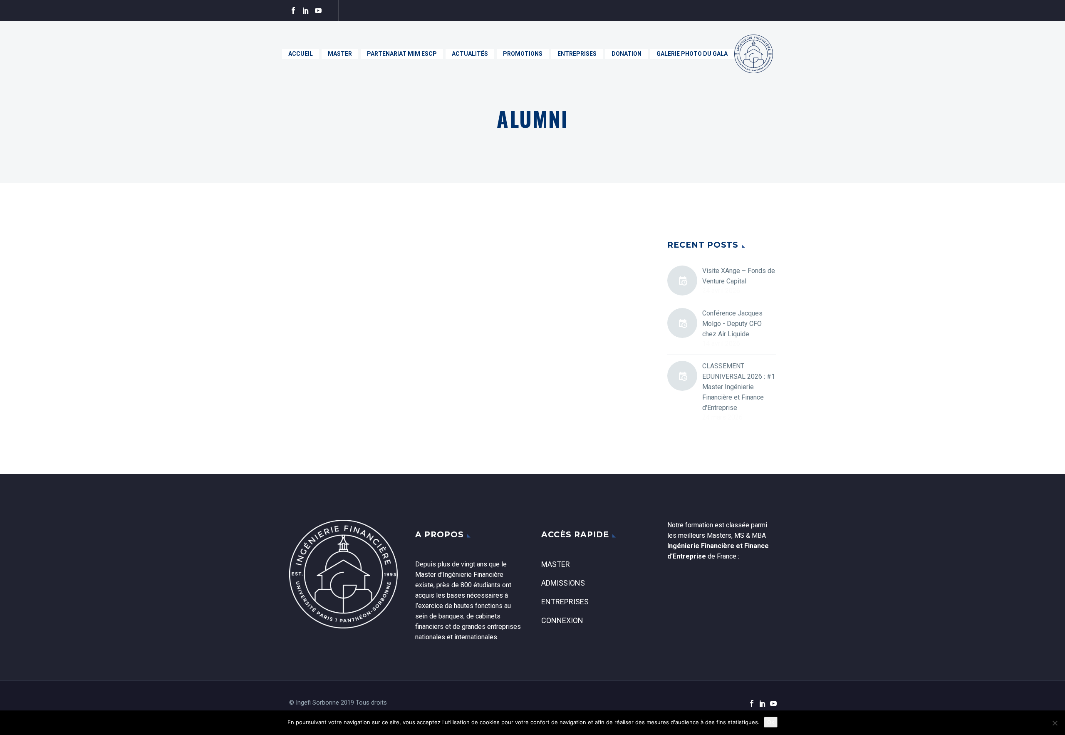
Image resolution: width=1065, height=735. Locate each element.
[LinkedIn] (306, 10)
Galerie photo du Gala (692, 53)
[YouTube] (318, 10)
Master (340, 53)
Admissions (563, 583)
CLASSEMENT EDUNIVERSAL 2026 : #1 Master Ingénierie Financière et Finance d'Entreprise (738, 387)
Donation (626, 53)
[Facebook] (293, 10)
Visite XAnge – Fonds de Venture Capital (738, 276)
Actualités (470, 53)
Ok (770, 722)
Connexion (562, 620)
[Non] (1054, 723)
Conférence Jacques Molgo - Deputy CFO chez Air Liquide (732, 323)
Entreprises (577, 53)
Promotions (522, 53)
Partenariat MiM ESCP (402, 53)
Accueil (300, 53)
